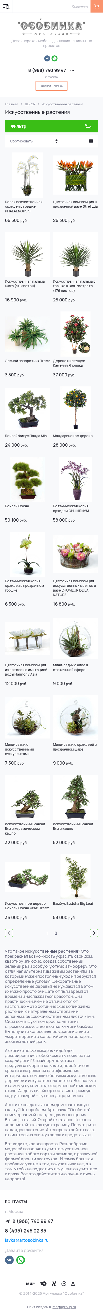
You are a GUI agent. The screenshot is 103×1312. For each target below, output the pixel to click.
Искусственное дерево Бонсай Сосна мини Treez (27, 905)
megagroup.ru (64, 1306)
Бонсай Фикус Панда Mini (26, 435)
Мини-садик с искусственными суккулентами (19, 749)
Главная (11, 104)
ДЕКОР (29, 104)
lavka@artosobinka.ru (26, 1240)
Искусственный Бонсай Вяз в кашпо (73, 826)
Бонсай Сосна (17, 506)
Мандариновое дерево (73, 435)
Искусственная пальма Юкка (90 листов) (25, 283)
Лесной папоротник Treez (27, 360)
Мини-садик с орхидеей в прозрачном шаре (75, 746)
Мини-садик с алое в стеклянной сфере (70, 667)
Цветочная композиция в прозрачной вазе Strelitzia (75, 204)
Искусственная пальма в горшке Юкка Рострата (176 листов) (74, 286)
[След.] (94, 933)
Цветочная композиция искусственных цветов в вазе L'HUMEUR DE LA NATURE (74, 588)
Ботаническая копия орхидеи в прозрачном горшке (24, 585)
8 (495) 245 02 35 (25, 1230)
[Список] (91, 141)
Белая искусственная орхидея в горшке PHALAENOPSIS (23, 206)
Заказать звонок (51, 86)
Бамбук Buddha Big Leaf (73, 903)
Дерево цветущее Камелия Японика (69, 363)
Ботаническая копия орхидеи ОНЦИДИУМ (71, 508)
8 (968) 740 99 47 (47, 70)
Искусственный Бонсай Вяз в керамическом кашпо (25, 828)
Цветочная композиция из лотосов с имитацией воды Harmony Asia (26, 669)
